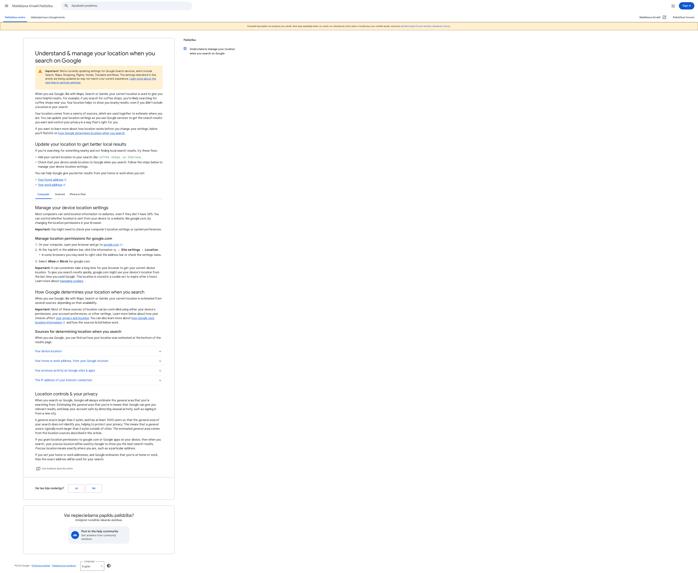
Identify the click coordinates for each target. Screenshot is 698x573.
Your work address (50, 185)
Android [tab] (60, 194)
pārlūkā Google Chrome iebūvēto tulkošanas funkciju (425, 26)
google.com (111, 245)
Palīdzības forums (683, 17)
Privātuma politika (41, 565)
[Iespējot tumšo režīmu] (108, 565)
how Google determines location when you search (91, 133)
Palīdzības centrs (15, 17)
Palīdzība (190, 40)
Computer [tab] (43, 194)
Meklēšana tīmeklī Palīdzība (32, 6)
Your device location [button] (48, 351)
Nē (93, 488)
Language (89, 561)
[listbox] (92, 566)
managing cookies (71, 281)
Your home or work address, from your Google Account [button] (71, 361)
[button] (6, 5)
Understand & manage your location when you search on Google (212, 51)
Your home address (50, 180)
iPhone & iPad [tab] (78, 194)
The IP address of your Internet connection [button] (63, 380)
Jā (76, 488)
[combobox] (131, 6)
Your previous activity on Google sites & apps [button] (65, 370)
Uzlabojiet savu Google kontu (48, 17)
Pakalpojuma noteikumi (64, 565)
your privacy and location (72, 318)
